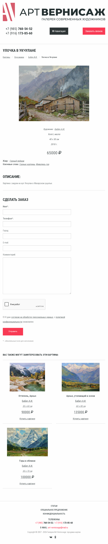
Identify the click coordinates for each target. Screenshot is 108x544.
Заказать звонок (94, 31)
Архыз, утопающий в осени (80, 395)
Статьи (54, 506)
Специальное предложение (54, 510)
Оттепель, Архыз (27, 395)
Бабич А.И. (32, 57)
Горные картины (27, 164)
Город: (6, 230)
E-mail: (6, 242)
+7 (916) (19, 33)
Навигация (60, 31)
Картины (6, 57)
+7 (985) (19, 29)
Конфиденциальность (54, 514)
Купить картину (27, 418)
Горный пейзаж (17, 161)
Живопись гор (42, 164)
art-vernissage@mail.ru (58, 527)
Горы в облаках (27, 460)
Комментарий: (9, 254)
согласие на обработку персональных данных (32, 317)
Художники (19, 57)
